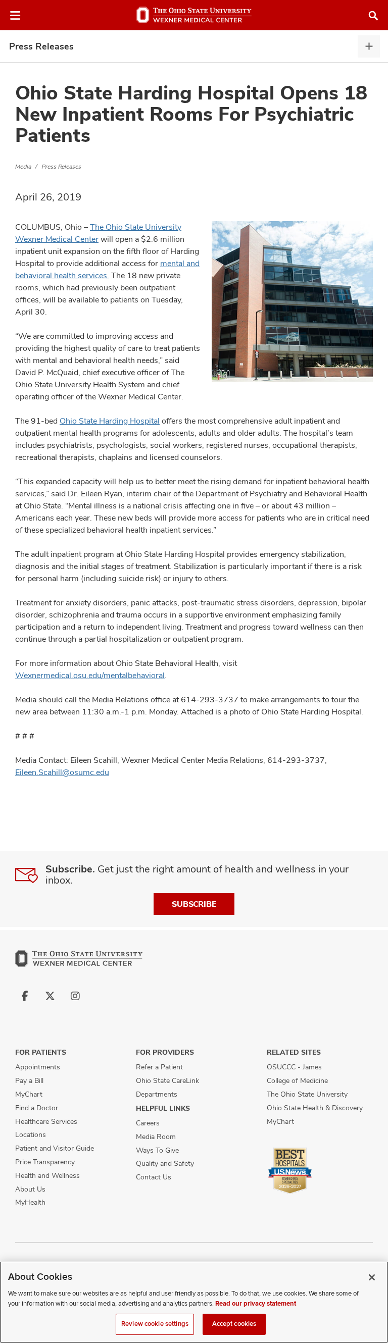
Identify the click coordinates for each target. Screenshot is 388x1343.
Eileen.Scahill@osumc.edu (62, 772)
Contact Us (153, 1176)
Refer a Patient (159, 1066)
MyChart (28, 1094)
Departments (156, 1094)
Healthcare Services (46, 1121)
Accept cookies (234, 1324)
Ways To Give (157, 1150)
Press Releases (41, 46)
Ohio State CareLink (167, 1080)
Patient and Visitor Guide (54, 1148)
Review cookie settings (154, 1324)
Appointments (37, 1066)
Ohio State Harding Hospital (110, 421)
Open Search (373, 16)
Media (23, 167)
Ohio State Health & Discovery (315, 1107)
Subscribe (194, 904)
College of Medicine (297, 1080)
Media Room (156, 1136)
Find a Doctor (36, 1107)
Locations (30, 1134)
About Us (30, 1189)
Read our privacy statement (255, 1304)
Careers (148, 1122)
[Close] (372, 1277)
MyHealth (30, 1202)
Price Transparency (45, 1161)
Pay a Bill (29, 1080)
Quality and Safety (165, 1163)
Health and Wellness (47, 1175)
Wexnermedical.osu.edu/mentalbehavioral (90, 675)
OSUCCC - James (294, 1066)
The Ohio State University (307, 1094)
